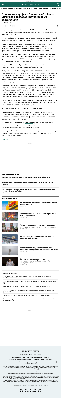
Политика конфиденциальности (39, 357)
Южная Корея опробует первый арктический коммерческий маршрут (37, 237)
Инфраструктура (27, 8)
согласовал (29, 123)
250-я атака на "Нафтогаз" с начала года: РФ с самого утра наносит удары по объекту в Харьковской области (28, 190)
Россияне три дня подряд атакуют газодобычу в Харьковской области (26, 177)
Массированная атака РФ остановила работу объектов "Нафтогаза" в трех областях (28, 183)
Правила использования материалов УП (20, 359)
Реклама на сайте (17, 357)
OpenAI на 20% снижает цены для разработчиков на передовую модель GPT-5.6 (29, 282)
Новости (4, 8)
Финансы (45, 8)
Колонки (19, 8)
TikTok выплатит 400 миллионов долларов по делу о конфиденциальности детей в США (29, 291)
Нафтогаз (5, 139)
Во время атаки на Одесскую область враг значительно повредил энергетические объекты (39, 249)
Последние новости (10, 273)
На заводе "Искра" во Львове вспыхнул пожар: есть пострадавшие (38, 215)
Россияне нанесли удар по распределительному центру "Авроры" (38, 203)
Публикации (11, 8)
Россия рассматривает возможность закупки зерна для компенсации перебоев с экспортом (38, 226)
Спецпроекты (54, 8)
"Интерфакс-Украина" (50, 366)
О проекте (26, 357)
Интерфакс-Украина (47, 40)
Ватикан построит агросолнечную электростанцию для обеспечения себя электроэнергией (35, 261)
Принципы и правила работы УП (43, 359)
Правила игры (38, 8)
